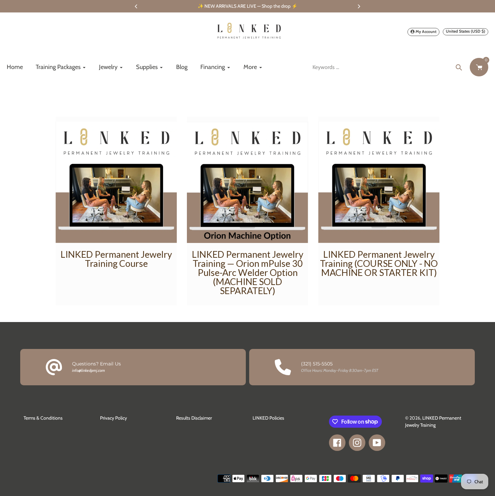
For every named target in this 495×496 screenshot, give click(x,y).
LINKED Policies (268, 418)
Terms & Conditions (43, 418)
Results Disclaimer (194, 418)
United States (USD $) (465, 31)
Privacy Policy (113, 418)
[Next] (358, 6)
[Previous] (136, 6)
